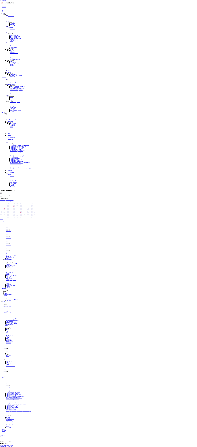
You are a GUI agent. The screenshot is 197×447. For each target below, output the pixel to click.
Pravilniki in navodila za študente (15, 38)
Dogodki (9, 135)
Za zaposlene (4, 6)
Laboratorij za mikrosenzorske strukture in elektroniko (19, 153)
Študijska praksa (13, 62)
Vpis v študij (12, 34)
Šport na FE (12, 103)
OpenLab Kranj (12, 105)
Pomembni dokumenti (13, 47)
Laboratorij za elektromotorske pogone (16, 161)
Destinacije (12, 45)
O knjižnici (10, 115)
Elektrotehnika (12, 23)
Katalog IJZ (12, 185)
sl (2, 10)
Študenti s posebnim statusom (15, 36)
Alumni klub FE (13, 109)
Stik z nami (12, 176)
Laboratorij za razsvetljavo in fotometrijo (16, 151)
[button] (2, 200)
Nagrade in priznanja (13, 179)
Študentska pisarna (11, 32)
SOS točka (12, 111)
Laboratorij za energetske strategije (15, 149)
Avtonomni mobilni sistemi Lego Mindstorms (17, 86)
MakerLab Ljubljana (13, 107)
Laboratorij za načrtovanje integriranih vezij (17, 154)
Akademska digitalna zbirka (10, 366)
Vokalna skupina (13, 106)
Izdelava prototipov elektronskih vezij (16, 92)
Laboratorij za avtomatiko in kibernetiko (16, 163)
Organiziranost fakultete (10, 419)
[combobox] (4, 195)
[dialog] (98, 196)
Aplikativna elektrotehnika (14, 18)
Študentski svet (12, 108)
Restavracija (12, 181)
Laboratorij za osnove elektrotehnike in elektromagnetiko (19, 145)
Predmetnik (2, 200)
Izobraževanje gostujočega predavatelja (16, 90)
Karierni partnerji (13, 82)
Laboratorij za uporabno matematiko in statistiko (18, 146)
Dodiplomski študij (11, 16)
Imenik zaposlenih (13, 57)
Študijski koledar (7, 200)
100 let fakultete (12, 186)
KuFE (11, 104)
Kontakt (11, 41)
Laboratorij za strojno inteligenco (15, 164)
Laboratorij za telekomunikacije (15, 167)
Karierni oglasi (10, 139)
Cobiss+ (11, 127)
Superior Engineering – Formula (15, 110)
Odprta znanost (12, 76)
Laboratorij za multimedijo (10, 408)
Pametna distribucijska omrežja (11, 322)
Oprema (9, 72)
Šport (11, 201)
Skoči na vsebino (3, 0)
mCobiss (11, 117)
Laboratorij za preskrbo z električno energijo (17, 150)
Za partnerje (4, 7)
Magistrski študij (10, 21)
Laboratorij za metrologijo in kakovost (16, 156)
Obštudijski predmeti (11, 84)
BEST (11, 98)
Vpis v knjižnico (13, 123)
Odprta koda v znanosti (10, 321)
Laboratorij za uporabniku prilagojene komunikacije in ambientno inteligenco (22, 168)
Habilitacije (12, 184)
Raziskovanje (4, 66)
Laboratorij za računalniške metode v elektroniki (18, 155)
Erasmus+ (11, 61)
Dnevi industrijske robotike (14, 87)
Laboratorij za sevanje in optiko (15, 166)
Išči (0, 196)
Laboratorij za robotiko (14, 157)
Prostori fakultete (13, 178)
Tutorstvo (7, 337)
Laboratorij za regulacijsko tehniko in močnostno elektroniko (20, 162)
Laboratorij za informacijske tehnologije (12, 407)
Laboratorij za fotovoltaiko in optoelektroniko (17, 152)
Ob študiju (4, 77)
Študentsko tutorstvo (13, 93)
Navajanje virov (12, 125)
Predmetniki (12, 56)
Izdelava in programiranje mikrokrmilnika (17, 88)
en (2, 11)
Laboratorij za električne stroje (15, 160)
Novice (9, 133)
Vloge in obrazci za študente (14, 37)
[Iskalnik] (10, 441)
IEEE (11, 100)
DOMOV (1, 219)
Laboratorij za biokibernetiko (15, 158)
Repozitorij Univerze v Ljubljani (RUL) (16, 129)
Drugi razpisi (12, 48)
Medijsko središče (11, 172)
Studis (11, 51)
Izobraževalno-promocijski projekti (16, 89)
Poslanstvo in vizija (9, 418)
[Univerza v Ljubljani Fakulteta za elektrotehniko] (7, 4)
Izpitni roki (12, 54)
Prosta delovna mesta (3, 201)
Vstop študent (2, 435)
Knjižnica (11, 58)
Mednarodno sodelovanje (12, 70)
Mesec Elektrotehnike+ (14, 81)
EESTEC (11, 99)
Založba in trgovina (13, 182)
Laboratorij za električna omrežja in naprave (17, 147)
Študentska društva (11, 95)
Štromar (11, 97)
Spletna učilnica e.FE (13, 52)
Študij (3, 13)
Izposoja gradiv (12, 124)
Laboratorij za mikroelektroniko (11, 395)
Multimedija (12, 19)
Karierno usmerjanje (7, 306)
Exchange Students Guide (14, 63)
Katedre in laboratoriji (13, 74)
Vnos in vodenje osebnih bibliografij (16, 75)
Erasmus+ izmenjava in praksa (15, 46)
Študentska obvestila (11, 137)
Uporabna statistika (13, 25)
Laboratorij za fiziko (13, 144)
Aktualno (3, 130)
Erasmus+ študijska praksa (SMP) (15, 44)
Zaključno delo (12, 39)
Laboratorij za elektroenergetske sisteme (16, 148)
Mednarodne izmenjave (8, 259)
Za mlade (3, 431)
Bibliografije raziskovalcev (12, 119)
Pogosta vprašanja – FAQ (14, 40)
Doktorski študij (10, 27)
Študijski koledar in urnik (14, 35)
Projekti (9, 68)
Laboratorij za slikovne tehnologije (15, 159)
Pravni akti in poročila (13, 183)
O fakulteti (3, 377)
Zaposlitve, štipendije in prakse (15, 59)
